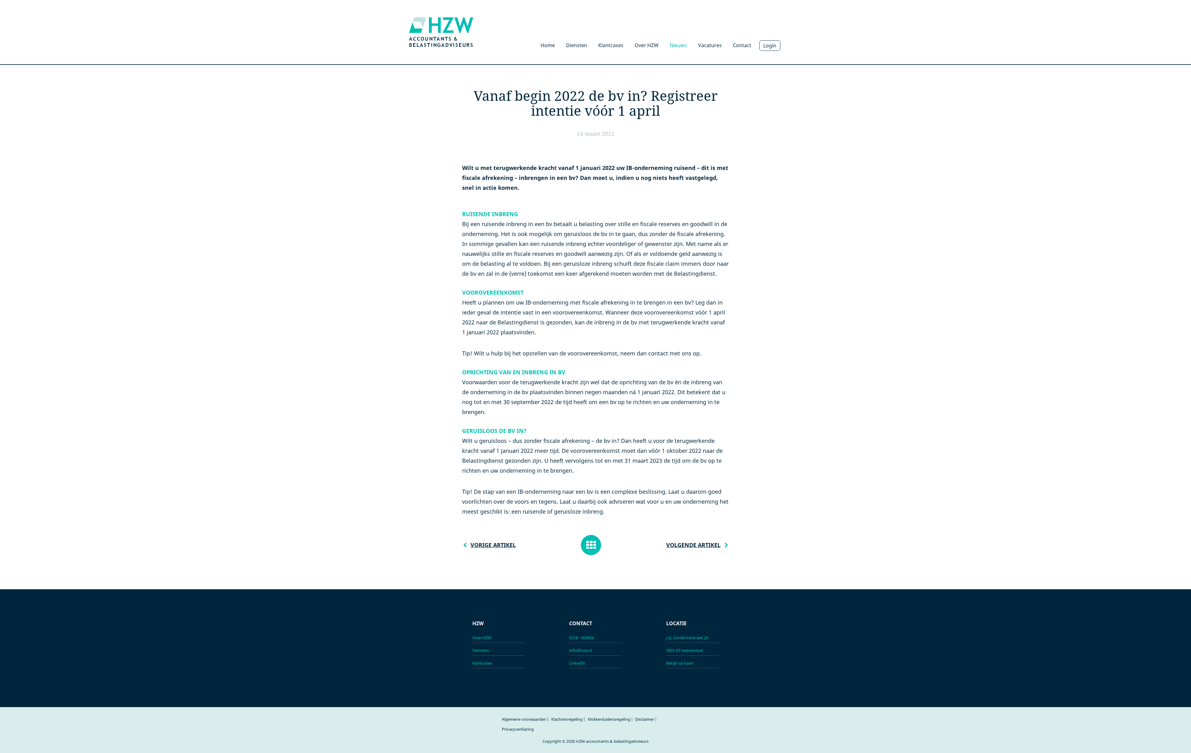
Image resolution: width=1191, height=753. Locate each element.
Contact (742, 45)
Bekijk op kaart (680, 663)
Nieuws (678, 45)
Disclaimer (644, 719)
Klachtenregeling (566, 719)
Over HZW (646, 45)
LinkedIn (577, 663)
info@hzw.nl (580, 650)
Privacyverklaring (518, 729)
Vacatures (710, 45)
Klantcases (610, 45)
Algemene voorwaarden (524, 719)
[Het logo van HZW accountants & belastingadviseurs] (441, 32)
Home (548, 45)
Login (769, 45)
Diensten (576, 45)
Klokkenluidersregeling (609, 719)
